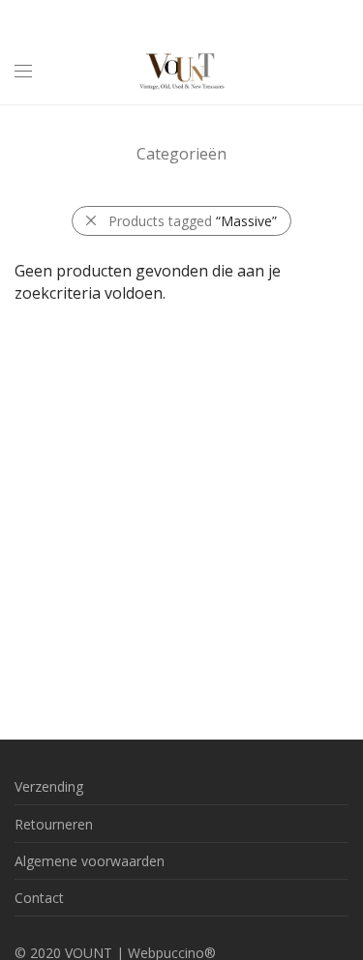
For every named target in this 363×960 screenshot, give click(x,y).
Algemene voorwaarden (90, 861)
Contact (39, 897)
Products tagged (192, 221)
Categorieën (181, 153)
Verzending (49, 786)
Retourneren (54, 824)
